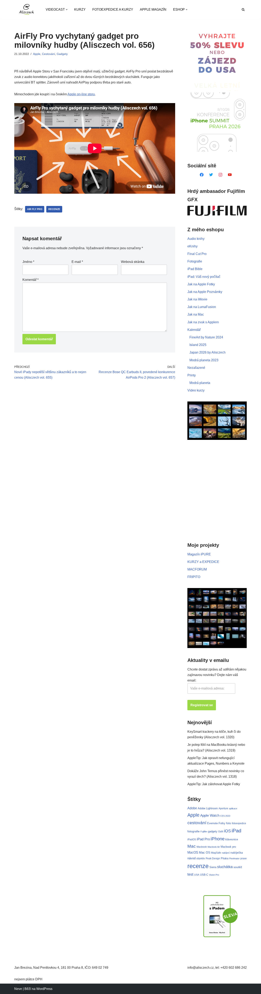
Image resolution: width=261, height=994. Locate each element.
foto (228, 823)
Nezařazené (196, 367)
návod (191, 858)
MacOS (192, 852)
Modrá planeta (199, 383)
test (190, 874)
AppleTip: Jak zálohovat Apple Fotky (213, 784)
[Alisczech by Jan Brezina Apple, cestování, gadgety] (26, 10)
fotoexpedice (239, 823)
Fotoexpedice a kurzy (112, 9)
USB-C (204, 874)
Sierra (212, 867)
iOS (227, 831)
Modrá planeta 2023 (203, 360)
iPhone (218, 838)
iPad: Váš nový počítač (203, 276)
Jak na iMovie (197, 299)
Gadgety (62, 54)
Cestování (48, 54)
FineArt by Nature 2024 (206, 337)
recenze (54, 209)
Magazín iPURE (199, 554)
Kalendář (194, 329)
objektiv (200, 858)
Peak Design (213, 858)
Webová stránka (132, 262)
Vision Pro (214, 875)
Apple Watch (209, 815)
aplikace (233, 808)
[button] (66, 9)
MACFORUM (197, 569)
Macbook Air (214, 847)
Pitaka (224, 858)
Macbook (202, 846)
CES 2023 (225, 816)
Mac (191, 846)
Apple (36, 54)
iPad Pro (203, 839)
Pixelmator (234, 858)
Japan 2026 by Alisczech (207, 352)
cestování (196, 822)
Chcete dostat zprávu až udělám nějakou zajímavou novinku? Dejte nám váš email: (216, 675)
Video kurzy (196, 390)
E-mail (77, 262)
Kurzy (80, 9)
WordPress (44, 989)
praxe (243, 858)
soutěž (237, 867)
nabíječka (236, 852)
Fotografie (194, 261)
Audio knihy (196, 238)
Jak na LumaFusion (201, 307)
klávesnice (231, 839)
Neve (18, 989)
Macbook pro (228, 846)
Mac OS (204, 852)
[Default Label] (201, 174)
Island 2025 (197, 345)
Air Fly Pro (34, 209)
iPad (236, 830)
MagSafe (216, 852)
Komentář (30, 279)
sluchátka (225, 867)
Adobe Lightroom (208, 808)
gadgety (212, 831)
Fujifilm (203, 831)
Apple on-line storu (81, 94)
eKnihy (192, 246)
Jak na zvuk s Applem (203, 322)
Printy (191, 375)
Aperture (223, 808)
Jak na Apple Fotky (201, 284)
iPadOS (191, 839)
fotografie (193, 831)
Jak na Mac (195, 314)
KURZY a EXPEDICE (203, 562)
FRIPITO (193, 577)
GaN (220, 831)
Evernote (212, 823)
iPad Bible (194, 269)
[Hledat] (243, 9)
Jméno (28, 262)
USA (196, 874)
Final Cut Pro (197, 254)
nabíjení (226, 853)
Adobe (192, 808)
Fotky (222, 823)
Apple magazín (153, 9)
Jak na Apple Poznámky (204, 292)
